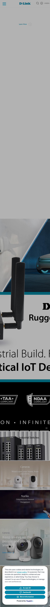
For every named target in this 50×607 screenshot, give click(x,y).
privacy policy (22, 572)
